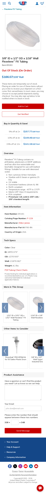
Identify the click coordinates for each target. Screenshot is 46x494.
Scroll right (41, 307)
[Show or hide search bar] (9, 3)
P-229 (30, 218)
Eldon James (24, 223)
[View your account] (37, 3)
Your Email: (9, 404)
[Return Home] (23, 3)
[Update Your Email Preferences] (36, 466)
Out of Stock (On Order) (17, 70)
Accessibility (29, 471)
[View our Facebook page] (9, 466)
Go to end (5, 307)
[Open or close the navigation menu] (4, 3)
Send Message (23, 430)
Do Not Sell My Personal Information (23, 475)
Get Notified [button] (23, 114)
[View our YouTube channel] (25, 466)
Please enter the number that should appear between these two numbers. (21, 416)
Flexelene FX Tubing (13, 9)
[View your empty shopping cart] (42, 4)
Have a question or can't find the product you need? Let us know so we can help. (23, 382)
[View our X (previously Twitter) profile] (15, 466)
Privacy (15, 471)
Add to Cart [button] (23, 106)
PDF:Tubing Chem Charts (16, 270)
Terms (21, 471)
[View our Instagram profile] (20, 466)
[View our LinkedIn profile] (30, 466)
